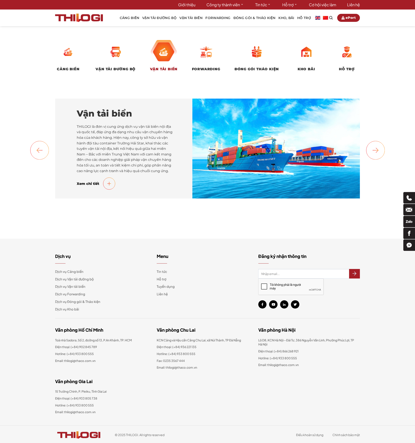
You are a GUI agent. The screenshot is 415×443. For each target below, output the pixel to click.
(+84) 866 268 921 (286, 351)
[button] (39, 150)
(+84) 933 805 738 (84, 398)
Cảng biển (129, 18)
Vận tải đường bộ (159, 18)
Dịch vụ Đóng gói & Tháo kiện (77, 301)
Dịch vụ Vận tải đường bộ (74, 279)
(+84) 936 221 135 (184, 347)
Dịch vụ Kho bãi (67, 309)
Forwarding (217, 18)
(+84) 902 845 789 (84, 347)
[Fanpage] (409, 233)
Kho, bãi (286, 18)
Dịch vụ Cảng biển (69, 271)
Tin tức (261, 4)
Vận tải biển (191, 18)
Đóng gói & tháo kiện (254, 18)
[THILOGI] (79, 18)
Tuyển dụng (166, 286)
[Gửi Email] (409, 209)
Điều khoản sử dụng (309, 435)
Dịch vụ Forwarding (70, 294)
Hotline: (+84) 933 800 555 (74, 405)
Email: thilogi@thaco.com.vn (177, 367)
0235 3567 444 (174, 361)
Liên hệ (353, 4)
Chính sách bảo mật (346, 435)
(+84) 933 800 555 (80, 354)
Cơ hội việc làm (322, 4)
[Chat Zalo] (409, 221)
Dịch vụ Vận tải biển (70, 286)
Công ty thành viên (223, 4)
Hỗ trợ (288, 4)
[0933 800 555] (409, 198)
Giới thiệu (186, 4)
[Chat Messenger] (409, 245)
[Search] (331, 18)
